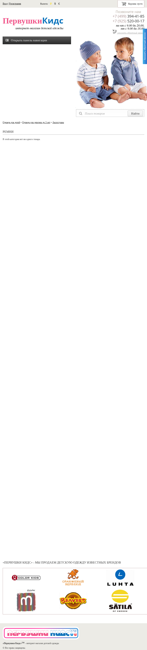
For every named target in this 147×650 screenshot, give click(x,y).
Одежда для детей (11, 122)
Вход (5, 3)
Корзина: (135, 3)
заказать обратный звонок (130, 32)
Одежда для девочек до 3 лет (36, 122)
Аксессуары (58, 122)
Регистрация (15, 3)
